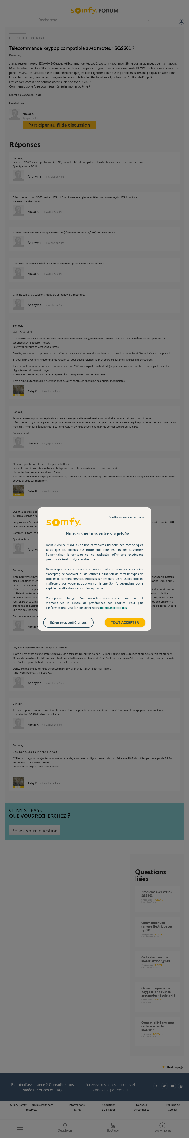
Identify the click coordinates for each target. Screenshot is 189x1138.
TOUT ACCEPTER (125, 622)
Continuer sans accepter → (126, 517)
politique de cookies (113, 607)
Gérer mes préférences (68, 622)
